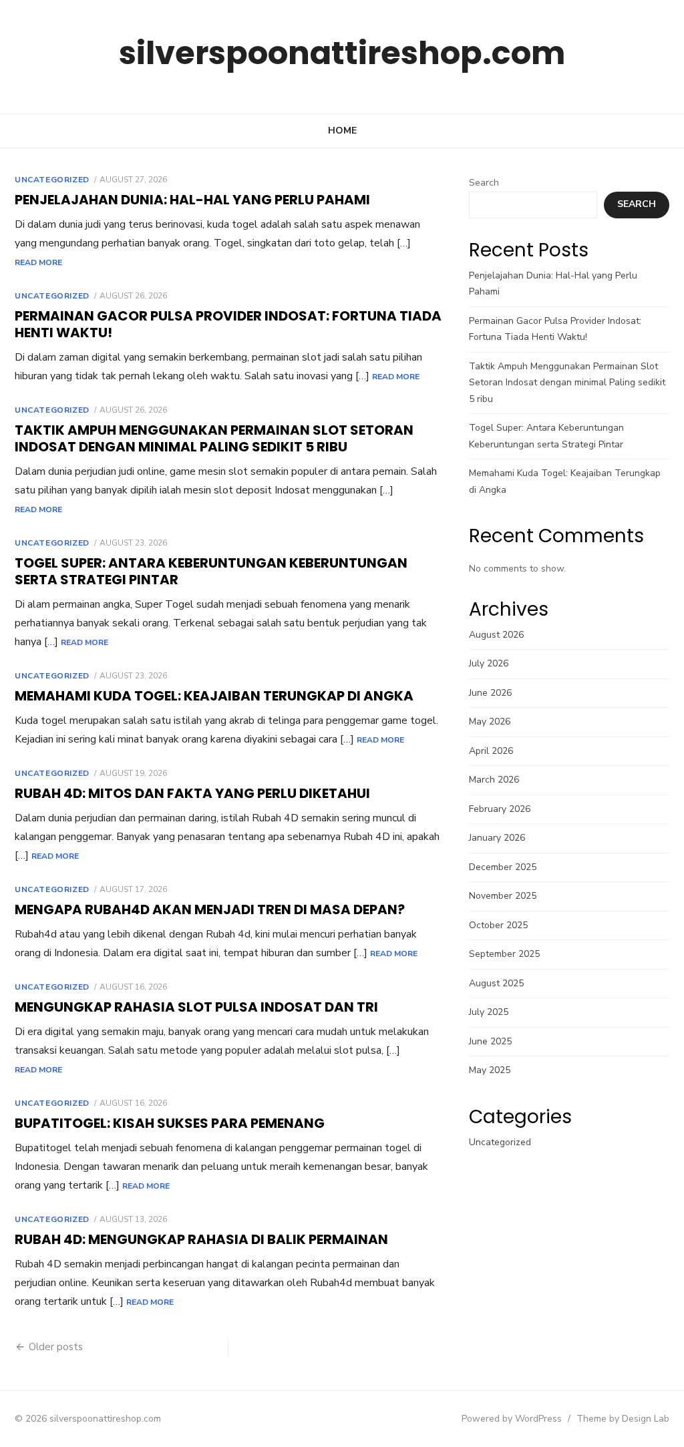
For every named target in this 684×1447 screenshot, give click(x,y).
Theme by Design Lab (622, 1418)
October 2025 (498, 925)
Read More (38, 262)
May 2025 (489, 1070)
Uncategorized (52, 179)
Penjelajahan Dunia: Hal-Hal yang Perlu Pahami (192, 199)
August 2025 (496, 983)
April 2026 (491, 751)
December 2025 (502, 867)
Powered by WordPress (512, 1418)
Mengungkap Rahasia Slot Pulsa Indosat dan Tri (196, 1007)
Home (342, 130)
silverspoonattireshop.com (342, 53)
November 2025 (502, 895)
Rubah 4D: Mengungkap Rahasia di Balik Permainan (201, 1239)
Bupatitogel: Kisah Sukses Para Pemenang (170, 1123)
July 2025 (488, 1012)
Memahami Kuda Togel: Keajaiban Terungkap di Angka (214, 695)
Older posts (56, 1347)
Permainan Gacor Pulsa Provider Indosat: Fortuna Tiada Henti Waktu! (228, 324)
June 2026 (490, 692)
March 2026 (494, 779)
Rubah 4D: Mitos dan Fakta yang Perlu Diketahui (192, 793)
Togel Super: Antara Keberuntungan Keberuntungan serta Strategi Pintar (211, 571)
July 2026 (488, 663)
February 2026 (499, 809)
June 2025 (490, 1041)
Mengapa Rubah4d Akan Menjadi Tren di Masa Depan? (210, 909)
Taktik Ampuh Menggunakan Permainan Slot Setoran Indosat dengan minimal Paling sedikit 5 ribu (214, 438)
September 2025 (504, 954)
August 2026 (496, 634)
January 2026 (497, 837)
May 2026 (489, 721)
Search (484, 182)
